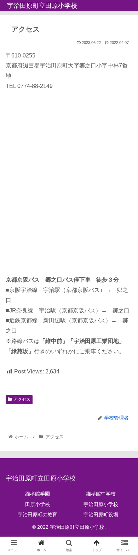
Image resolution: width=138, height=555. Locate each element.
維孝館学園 (37, 493)
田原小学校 (37, 504)
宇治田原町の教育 (37, 514)
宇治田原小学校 (101, 504)
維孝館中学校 (101, 493)
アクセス (21, 399)
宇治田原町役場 (101, 514)
